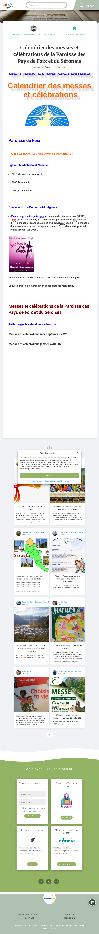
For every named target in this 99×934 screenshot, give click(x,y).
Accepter (49, 475)
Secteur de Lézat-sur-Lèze (33, 532)
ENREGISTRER (32, 816)
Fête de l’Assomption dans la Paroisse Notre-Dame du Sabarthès (67, 579)
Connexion (69, 918)
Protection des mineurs (29, 914)
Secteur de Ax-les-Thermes (69, 671)
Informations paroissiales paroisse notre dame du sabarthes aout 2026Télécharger (30, 656)
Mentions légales (64, 925)
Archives (69, 914)
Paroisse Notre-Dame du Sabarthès (72, 532)
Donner (66, 817)
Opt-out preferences (35, 481)
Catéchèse (62, 602)
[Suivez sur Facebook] (41, 881)
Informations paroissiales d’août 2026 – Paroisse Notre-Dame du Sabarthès (31, 648)
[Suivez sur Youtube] (56, 881)
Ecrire (32, 864)
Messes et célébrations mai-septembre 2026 (38, 334)
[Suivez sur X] (48, 881)
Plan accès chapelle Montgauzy (56, 285)
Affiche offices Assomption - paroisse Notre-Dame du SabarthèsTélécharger (66, 587)
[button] (77, 453)
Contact (29, 918)
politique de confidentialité (32, 811)
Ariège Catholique (74, 34)
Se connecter (66, 864)
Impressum (67, 481)
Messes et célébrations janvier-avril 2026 (36, 344)
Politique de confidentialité (53, 481)
